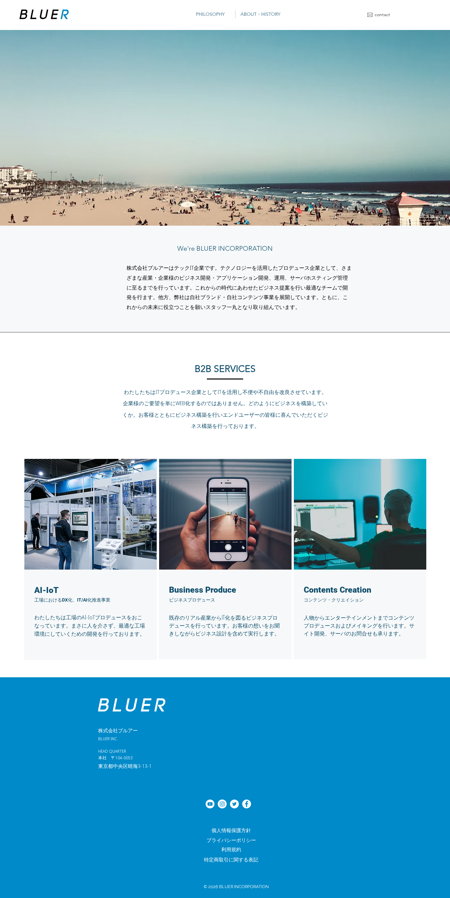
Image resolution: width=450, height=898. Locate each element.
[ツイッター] (234, 804)
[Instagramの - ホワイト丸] (222, 804)
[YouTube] (210, 804)
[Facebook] (246, 804)
